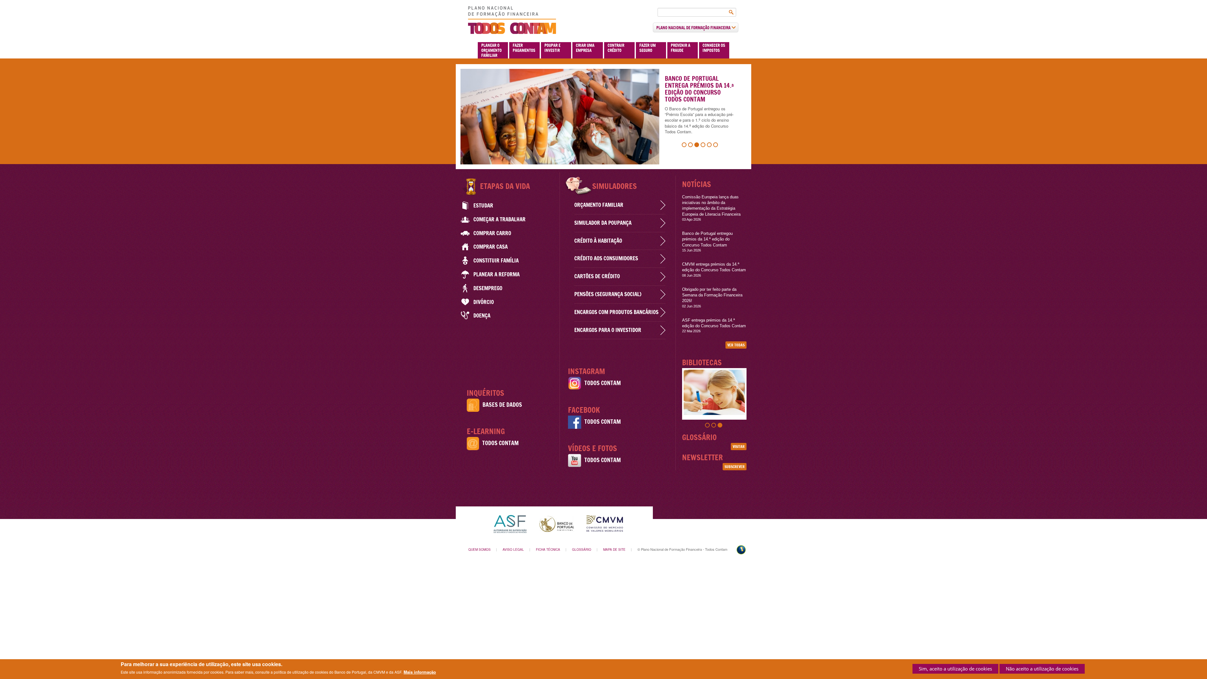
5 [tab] (710, 145)
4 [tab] (704, 145)
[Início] (512, 20)
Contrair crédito (616, 47)
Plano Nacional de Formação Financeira (693, 27)
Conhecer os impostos (714, 47)
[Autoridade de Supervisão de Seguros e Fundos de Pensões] (510, 523)
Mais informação (420, 672)
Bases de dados (502, 405)
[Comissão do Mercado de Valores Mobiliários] (605, 523)
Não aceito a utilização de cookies (1042, 668)
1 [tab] (685, 145)
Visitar (739, 446)
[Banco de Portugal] (557, 523)
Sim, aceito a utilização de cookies (955, 668)
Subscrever (735, 466)
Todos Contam (500, 443)
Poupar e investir (552, 47)
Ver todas (736, 345)
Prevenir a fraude (680, 47)
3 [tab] (697, 145)
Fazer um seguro (647, 47)
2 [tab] (691, 145)
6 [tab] (716, 145)
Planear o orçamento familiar (491, 50)
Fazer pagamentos (524, 47)
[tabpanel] (714, 392)
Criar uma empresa (585, 47)
